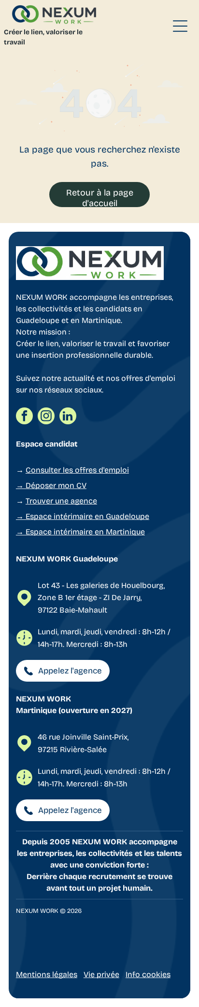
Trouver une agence (61, 500)
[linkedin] (67, 417)
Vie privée (101, 974)
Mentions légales (46, 974)
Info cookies (148, 974)
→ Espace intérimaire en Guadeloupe (82, 516)
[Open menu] (180, 26)
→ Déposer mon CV (51, 485)
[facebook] (24, 417)
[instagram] (46, 417)
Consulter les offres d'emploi (77, 470)
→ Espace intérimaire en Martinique (80, 531)
